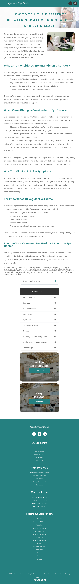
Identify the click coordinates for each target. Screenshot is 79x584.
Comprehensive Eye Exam (39, 473)
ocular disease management (35, 342)
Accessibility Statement (47, 574)
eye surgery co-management (35, 336)
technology (28, 347)
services (26, 303)
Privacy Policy (59, 574)
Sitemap (67, 574)
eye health (27, 320)
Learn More (39, 371)
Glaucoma (39, 479)
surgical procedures (31, 325)
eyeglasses (27, 314)
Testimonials (39, 457)
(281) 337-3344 (42, 503)
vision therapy (29, 297)
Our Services (39, 451)
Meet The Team (39, 454)
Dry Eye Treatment (39, 482)
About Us (39, 448)
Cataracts (39, 485)
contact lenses (29, 308)
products (26, 331)
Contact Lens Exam (39, 476)
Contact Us (39, 402)
